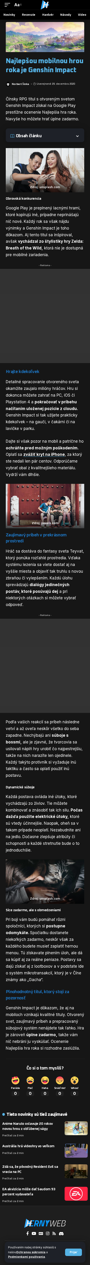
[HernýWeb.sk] (45, 5)
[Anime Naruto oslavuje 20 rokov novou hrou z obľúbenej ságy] (76, 1128)
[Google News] (41, 1233)
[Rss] (54, 1233)
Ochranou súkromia (30, 1252)
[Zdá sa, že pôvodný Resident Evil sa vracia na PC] (76, 1171)
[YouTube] (33, 1233)
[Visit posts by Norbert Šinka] (8, 84)
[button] (73, 1252)
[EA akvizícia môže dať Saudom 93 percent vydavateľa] (76, 1194)
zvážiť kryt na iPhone (44, 454)
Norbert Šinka (20, 84)
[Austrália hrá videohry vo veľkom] (76, 1151)
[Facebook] (27, 1233)
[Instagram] (48, 1233)
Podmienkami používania (26, 1257)
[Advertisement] (45, 316)
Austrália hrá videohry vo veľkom (28, 1146)
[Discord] (61, 1234)
